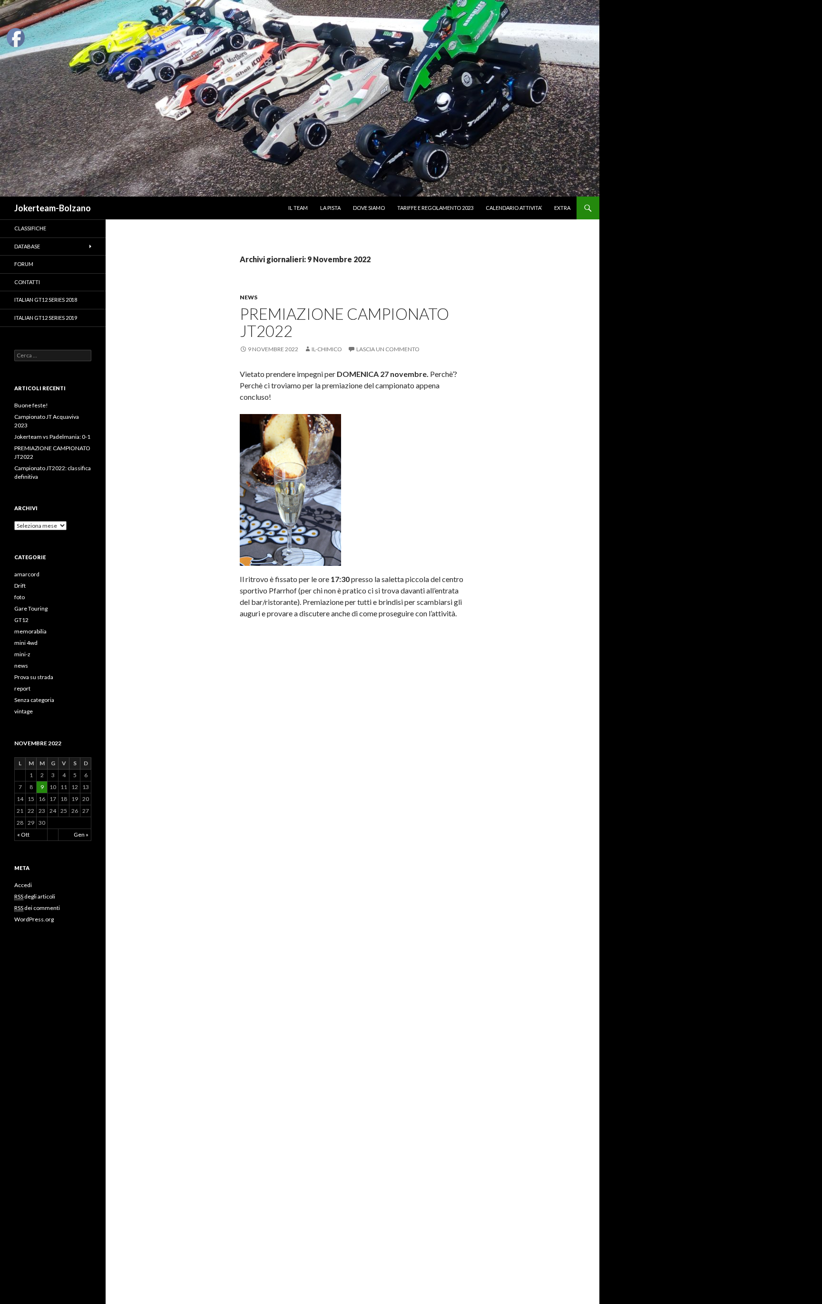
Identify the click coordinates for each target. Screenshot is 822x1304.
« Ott (23, 834)
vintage (23, 711)
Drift (20, 585)
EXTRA (562, 208)
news (248, 297)
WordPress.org (34, 919)
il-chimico (327, 349)
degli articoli (34, 896)
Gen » (81, 834)
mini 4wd (26, 642)
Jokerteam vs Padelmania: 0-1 (52, 436)
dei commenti (37, 907)
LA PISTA (330, 208)
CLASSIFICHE (30, 228)
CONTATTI (27, 282)
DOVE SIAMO (369, 208)
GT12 (21, 619)
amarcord (26, 574)
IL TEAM (298, 208)
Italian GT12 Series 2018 (45, 299)
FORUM (23, 264)
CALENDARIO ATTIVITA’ (514, 208)
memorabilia (30, 631)
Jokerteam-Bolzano (52, 208)
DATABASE (27, 246)
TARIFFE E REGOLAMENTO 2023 (435, 208)
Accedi (23, 885)
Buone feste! (31, 405)
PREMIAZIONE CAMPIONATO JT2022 (344, 322)
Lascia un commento (388, 349)
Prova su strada (33, 677)
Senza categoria (34, 699)
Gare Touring (31, 608)
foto (19, 597)
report (22, 688)
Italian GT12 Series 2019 (45, 318)
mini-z (22, 654)
